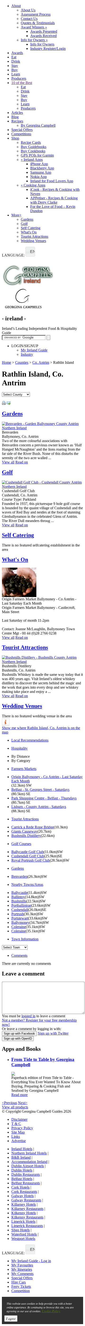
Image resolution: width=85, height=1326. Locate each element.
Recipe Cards (31, 142)
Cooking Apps (33, 185)
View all (8, 462)
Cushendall (19, 910)
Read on (21, 462)
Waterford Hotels (24, 1234)
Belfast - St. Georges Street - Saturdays (40, 790)
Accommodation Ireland (29, 1162)
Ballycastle (19, 893)
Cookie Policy (51, 1311)
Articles (17, 113)
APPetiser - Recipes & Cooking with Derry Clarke (54, 200)
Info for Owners (34, 40)
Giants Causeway (24, 831)
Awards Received (43, 36)
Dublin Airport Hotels (27, 1166)
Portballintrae (21, 905)
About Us (28, 10)
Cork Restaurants (24, 1192)
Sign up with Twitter (53, 1033)
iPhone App (39, 164)
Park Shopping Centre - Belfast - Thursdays (43, 798)
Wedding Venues (33, 241)
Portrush (17, 914)
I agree (11, 1318)
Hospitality (19, 748)
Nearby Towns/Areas (27, 884)
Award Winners (34, 27)
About (16, 6)
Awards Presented (43, 31)
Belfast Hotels (21, 1179)
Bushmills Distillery (26, 836)
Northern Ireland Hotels (29, 1153)
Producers (18, 78)
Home (6, 362)
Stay (14, 66)
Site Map (18, 1132)
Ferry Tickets (21, 1286)
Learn (15, 74)
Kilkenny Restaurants (27, 1217)
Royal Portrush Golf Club (30, 860)
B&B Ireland (21, 1157)
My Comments (22, 1274)
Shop (15, 138)
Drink (15, 61)
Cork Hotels (20, 1187)
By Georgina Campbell (38, 125)
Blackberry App (42, 168)
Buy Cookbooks (33, 151)
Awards (17, 53)
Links (15, 1137)
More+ (16, 215)
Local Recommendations (29, 740)
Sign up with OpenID (18, 1038)
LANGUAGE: (13, 255)
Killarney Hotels (23, 1204)
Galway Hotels (22, 1196)
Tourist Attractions (34, 236)
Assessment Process (36, 14)
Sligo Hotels (20, 1230)
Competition (20, 1291)
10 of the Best (21, 83)
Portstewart (19, 918)
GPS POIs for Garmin (37, 155)
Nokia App (38, 177)
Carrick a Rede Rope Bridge (32, 827)
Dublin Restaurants (25, 1174)
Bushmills (18, 901)
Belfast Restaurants (25, 1183)
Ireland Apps (32, 160)
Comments (19, 955)
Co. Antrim (40, 362)
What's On (29, 232)
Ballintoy (18, 897)
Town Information (24, 939)
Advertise (18, 1141)
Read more (19, 1095)
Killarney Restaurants (27, 1209)
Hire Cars (18, 1282)
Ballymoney (20, 922)
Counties (21, 362)
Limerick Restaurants (27, 1226)
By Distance (20, 756)
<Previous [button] (9, 1103)
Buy (14, 70)
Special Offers (22, 130)
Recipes (17, 121)
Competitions (21, 134)
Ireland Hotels (21, 1149)
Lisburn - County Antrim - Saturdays (38, 807)
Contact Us (29, 19)
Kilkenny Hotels (23, 1213)
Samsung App (40, 172)
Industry (27, 354)
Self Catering (30, 228)
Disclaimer (19, 1119)
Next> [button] (22, 1103)
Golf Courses (21, 844)
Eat (13, 57)
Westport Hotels (23, 1239)
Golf (24, 224)
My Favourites (22, 1265)
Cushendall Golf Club (27, 856)
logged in (28, 1016)
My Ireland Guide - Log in (31, 1261)
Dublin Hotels (21, 1170)
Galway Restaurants (26, 1200)
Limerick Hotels (23, 1221)
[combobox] (30, 252)
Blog (15, 117)
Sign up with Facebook (19, 1033)
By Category (20, 761)
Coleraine (18, 927)
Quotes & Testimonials (38, 23)
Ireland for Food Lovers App (51, 181)
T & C (16, 1124)
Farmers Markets (23, 769)
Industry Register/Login (48, 49)
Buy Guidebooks (33, 147)
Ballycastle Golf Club (27, 852)
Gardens (27, 219)
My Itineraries (21, 1269)
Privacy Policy (22, 1128)
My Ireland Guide (34, 350)
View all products (15, 1107)
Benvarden (19, 876)
